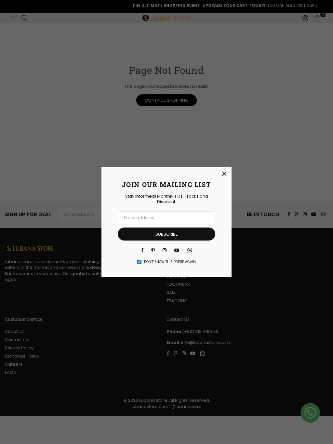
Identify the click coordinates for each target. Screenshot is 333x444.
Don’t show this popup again (170, 262)
